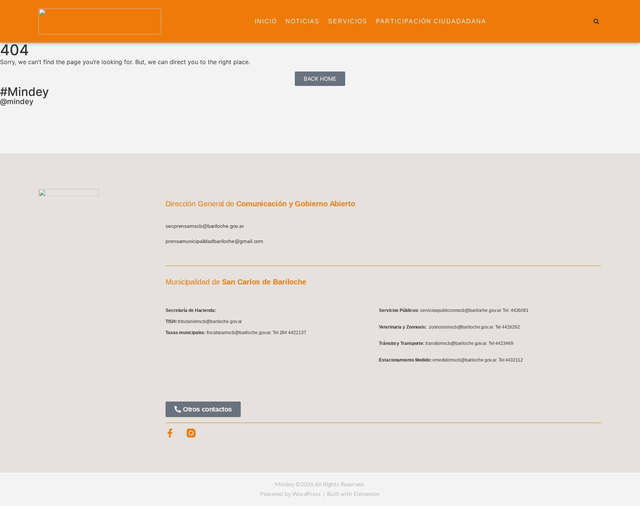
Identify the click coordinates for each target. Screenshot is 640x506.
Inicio (266, 21)
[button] (596, 21)
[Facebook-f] (170, 433)
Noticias (303, 21)
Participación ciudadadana (431, 21)
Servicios (347, 21)
